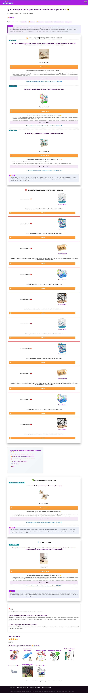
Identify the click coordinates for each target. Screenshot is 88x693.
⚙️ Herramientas (59, 22)
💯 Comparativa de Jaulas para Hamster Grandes (23, 459)
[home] (8, 2)
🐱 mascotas (35, 646)
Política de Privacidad (22, 687)
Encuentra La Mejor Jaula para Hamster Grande (22, 454)
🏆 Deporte (31, 22)
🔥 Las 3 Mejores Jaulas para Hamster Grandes (22, 456)
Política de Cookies (46, 687)
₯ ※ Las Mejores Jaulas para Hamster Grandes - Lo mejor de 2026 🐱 (25, 451)
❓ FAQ (12, 466)
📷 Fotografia (49, 22)
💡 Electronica (40, 22)
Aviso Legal (12, 687)
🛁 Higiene (68, 22)
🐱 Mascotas (10, 17)
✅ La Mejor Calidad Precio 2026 (18, 461)
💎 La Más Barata (15, 464)
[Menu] (85, 2)
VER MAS (43, 213)
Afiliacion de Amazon (35, 687)
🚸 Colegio (23, 22)
